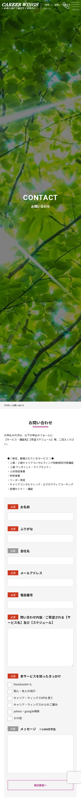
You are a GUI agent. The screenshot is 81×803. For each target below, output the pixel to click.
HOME (7, 405)
